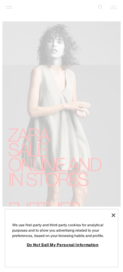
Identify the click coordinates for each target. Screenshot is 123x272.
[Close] (113, 215)
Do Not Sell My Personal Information (63, 245)
